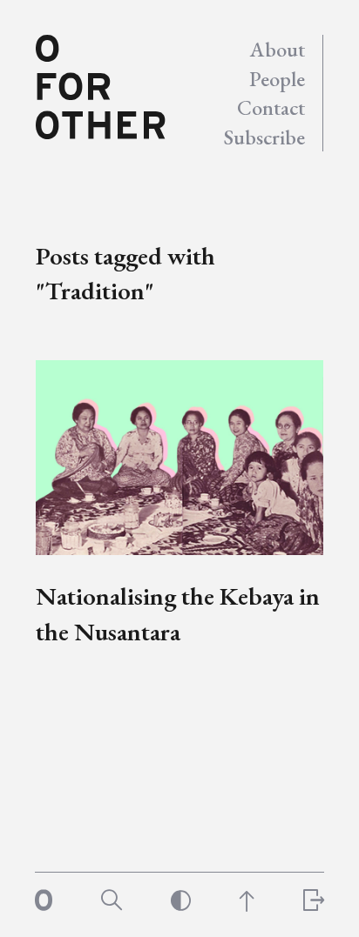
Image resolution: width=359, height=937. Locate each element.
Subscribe (264, 137)
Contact (271, 107)
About (277, 49)
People (277, 78)
